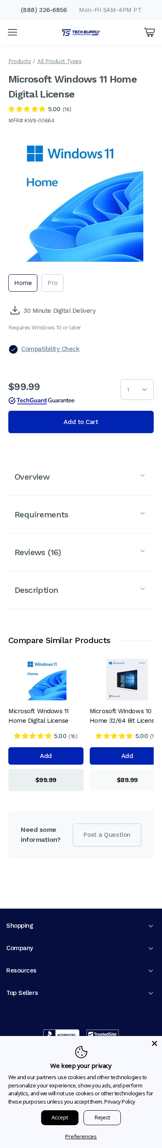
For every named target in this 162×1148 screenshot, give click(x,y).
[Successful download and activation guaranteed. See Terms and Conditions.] (41, 401)
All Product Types (59, 61)
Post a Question (106, 834)
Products (19, 61)
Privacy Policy (119, 1101)
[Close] (154, 1043)
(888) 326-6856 (44, 10)
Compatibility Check (50, 349)
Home (23, 283)
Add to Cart (81, 422)
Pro (52, 283)
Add (46, 756)
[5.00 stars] (26, 109)
